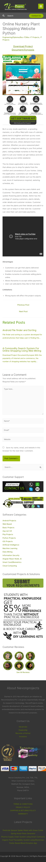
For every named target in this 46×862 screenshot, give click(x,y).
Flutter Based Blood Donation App (23, 843)
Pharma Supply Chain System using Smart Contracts (23, 837)
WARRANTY (23, 814)
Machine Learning (10, 548)
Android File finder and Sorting (19, 330)
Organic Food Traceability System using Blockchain (23, 840)
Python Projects (9, 538)
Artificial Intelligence (11, 545)
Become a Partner (23, 733)
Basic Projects (8, 528)
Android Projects (9, 521)
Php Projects (8, 534)
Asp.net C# (7, 531)
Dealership (23, 730)
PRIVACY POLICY (23, 807)
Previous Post (23, 305)
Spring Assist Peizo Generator (23, 833)
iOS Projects (8, 541)
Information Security (11, 555)
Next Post (23, 311)
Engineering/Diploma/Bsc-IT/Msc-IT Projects (21, 37)
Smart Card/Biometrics (12, 562)
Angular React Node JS (12, 559)
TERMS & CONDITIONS (23, 804)
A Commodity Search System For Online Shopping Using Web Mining (22, 349)
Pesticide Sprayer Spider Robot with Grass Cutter (23, 830)
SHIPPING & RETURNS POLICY (23, 810)
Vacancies (23, 727)
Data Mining (7, 552)
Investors (23, 737)
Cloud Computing (10, 566)
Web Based (7, 524)
